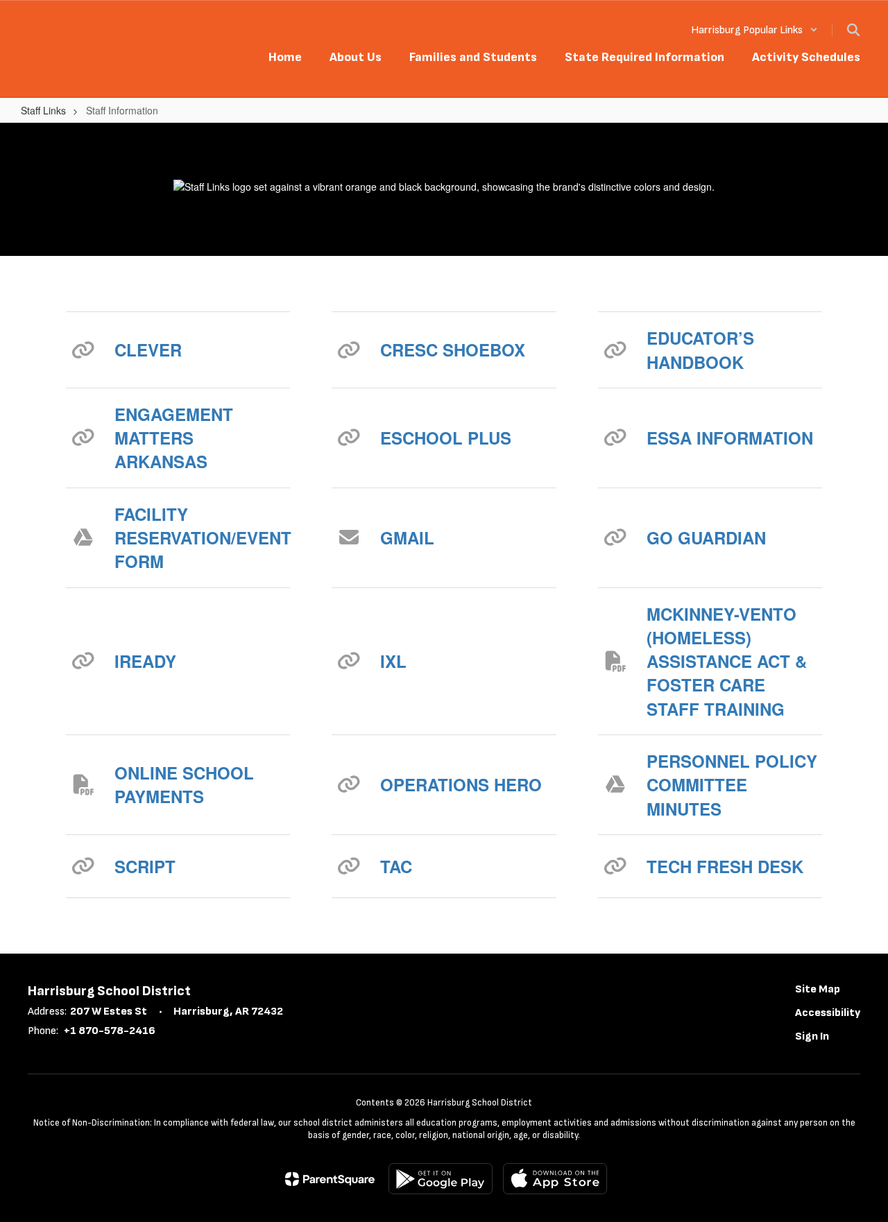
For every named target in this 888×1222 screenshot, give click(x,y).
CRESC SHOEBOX (452, 349)
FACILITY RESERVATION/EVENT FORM (202, 538)
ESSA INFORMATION (730, 437)
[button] (754, 30)
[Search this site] (853, 30)
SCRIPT (145, 866)
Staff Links (43, 110)
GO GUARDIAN (706, 537)
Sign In (812, 1036)
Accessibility (827, 1012)
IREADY (145, 661)
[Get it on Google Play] (440, 1178)
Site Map (817, 989)
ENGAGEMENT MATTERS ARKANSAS (173, 438)
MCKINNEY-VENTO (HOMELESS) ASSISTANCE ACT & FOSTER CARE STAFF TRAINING (727, 661)
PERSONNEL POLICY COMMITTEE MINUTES (732, 784)
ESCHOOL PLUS (445, 437)
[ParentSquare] (330, 1179)
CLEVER (148, 349)
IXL (393, 661)
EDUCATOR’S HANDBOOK (700, 349)
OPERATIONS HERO (461, 784)
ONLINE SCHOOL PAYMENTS (184, 784)
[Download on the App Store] (555, 1178)
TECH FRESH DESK (725, 866)
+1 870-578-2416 (109, 1031)
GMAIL (407, 537)
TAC (396, 866)
